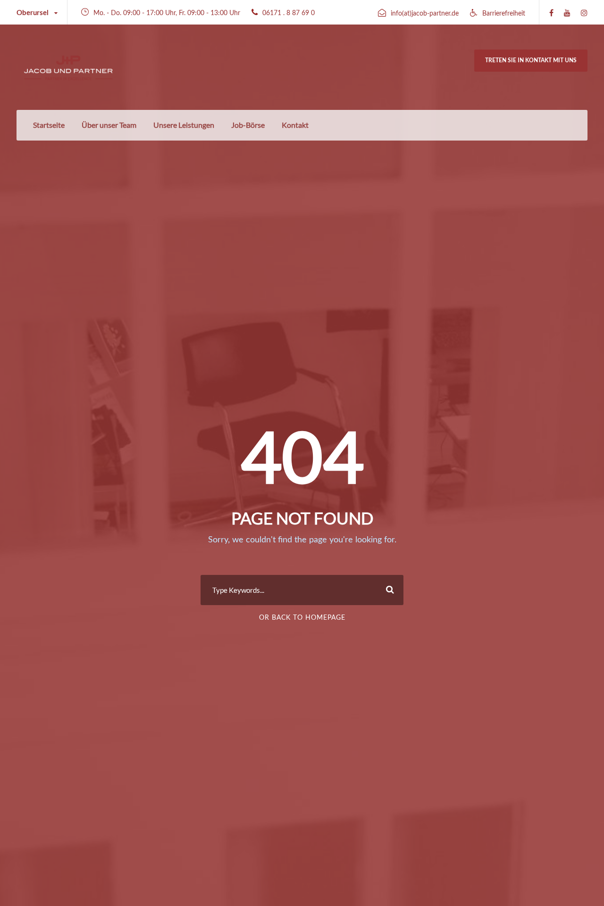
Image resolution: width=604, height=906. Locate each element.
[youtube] (567, 13)
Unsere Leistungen (183, 124)
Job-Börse (248, 124)
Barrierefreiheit (503, 13)
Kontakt (295, 124)
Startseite (49, 124)
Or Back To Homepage (302, 618)
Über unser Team (109, 124)
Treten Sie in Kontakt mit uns (531, 60)
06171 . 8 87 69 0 (288, 13)
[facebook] (551, 13)
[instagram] (584, 13)
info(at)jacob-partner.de (425, 13)
